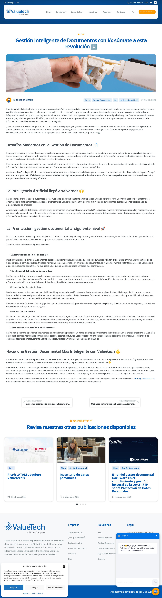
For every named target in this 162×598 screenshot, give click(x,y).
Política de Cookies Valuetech (33, 593)
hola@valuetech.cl (143, 378)
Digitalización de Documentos (110, 553)
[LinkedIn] (155, 2)
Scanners (101, 559)
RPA (99, 532)
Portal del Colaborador (77, 548)
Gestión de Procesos (106, 548)
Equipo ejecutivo (75, 543)
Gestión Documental (78, 468)
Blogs (11, 468)
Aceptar (13, 587)
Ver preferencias (55, 587)
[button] (64, 566)
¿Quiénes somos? (75, 532)
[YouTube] (151, 2)
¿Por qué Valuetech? (77, 537)
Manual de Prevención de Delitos (140, 532)
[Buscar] (133, 12)
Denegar (34, 587)
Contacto (72, 553)
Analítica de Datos (105, 537)
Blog (70, 559)
